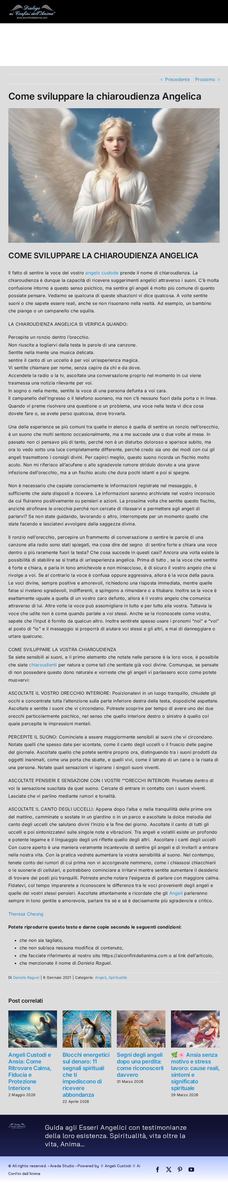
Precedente (177, 79)
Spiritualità (118, 977)
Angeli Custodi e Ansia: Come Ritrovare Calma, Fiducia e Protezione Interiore (29, 1071)
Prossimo (205, 79)
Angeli (176, 893)
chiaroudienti (43, 665)
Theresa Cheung (26, 914)
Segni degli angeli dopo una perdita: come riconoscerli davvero (140, 1064)
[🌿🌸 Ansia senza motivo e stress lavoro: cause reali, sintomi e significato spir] (195, 1013)
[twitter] (169, 1169)
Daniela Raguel (26, 977)
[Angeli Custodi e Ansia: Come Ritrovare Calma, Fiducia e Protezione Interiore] (32, 1013)
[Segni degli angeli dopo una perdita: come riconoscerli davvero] (141, 1013)
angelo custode (101, 272)
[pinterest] (180, 1169)
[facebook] (157, 1169)
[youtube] (191, 1169)
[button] (80, 54)
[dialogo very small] (17, 1125)
